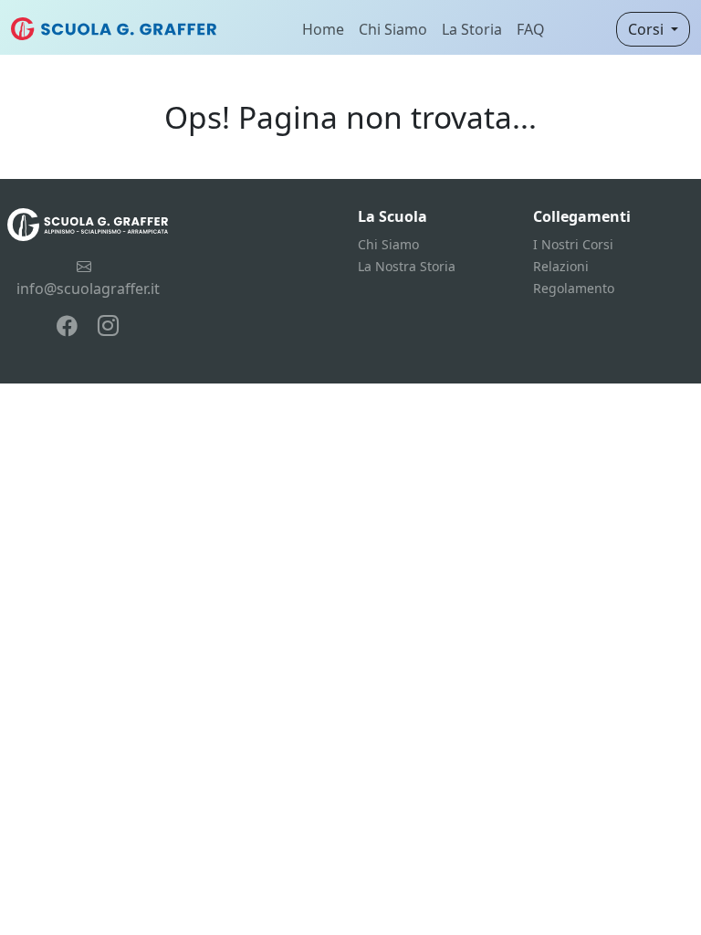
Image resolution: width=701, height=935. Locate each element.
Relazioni (561, 266)
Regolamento (573, 288)
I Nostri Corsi (573, 244)
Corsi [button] (647, 29)
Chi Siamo (393, 29)
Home (323, 29)
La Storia (472, 29)
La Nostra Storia (406, 266)
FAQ (531, 29)
